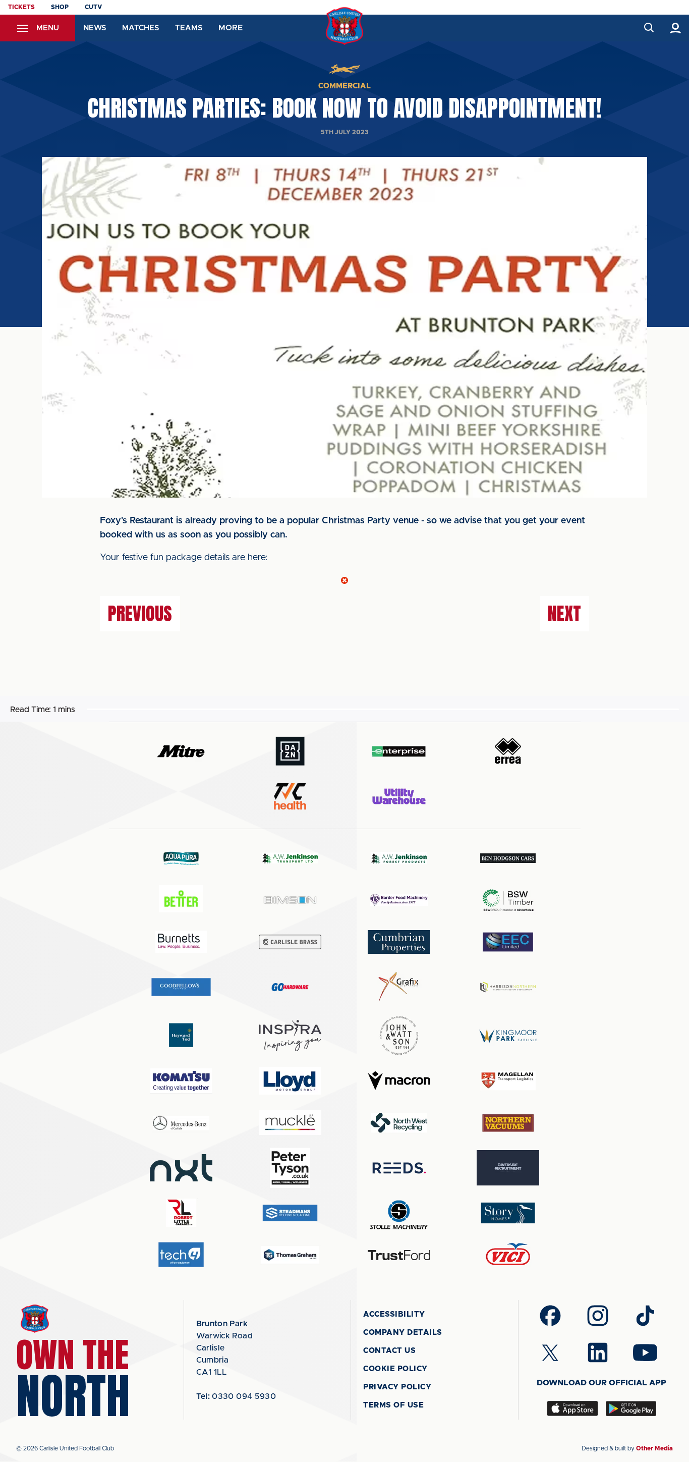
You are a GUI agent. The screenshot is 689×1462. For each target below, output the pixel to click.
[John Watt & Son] (399, 1035)
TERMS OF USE (393, 1405)
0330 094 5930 (236, 1396)
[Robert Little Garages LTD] (181, 1213)
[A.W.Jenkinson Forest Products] (399, 858)
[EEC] (508, 942)
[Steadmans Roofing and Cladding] (290, 1213)
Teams (188, 28)
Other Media (654, 1448)
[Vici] (508, 1255)
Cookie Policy (395, 1369)
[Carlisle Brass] (290, 942)
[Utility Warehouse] (399, 796)
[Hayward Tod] (181, 1035)
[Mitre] (181, 751)
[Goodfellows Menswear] (181, 987)
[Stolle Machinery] (399, 1213)
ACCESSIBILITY (394, 1314)
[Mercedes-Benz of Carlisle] (181, 1123)
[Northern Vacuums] (508, 1123)
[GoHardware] (290, 987)
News (94, 28)
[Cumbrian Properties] (399, 941)
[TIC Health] (290, 796)
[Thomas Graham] (290, 1255)
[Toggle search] (648, 28)
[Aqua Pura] (181, 858)
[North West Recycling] (399, 1123)
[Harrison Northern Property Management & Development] (508, 987)
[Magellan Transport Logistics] (508, 1081)
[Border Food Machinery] (399, 900)
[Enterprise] (399, 751)
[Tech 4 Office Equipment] (181, 1255)
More (230, 28)
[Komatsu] (181, 1081)
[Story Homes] (508, 1213)
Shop (60, 7)
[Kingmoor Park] (508, 1035)
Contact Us (389, 1351)
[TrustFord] (399, 1255)
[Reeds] (399, 1168)
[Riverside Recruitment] (508, 1167)
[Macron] (399, 1080)
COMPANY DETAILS (402, 1332)
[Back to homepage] (345, 26)
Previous (140, 613)
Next (564, 613)
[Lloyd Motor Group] (290, 1080)
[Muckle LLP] (290, 1122)
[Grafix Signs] (399, 987)
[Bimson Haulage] (290, 900)
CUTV (93, 7)
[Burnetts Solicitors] (181, 942)
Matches (140, 28)
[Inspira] (290, 1036)
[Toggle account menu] (675, 28)
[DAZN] (290, 751)
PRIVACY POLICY (397, 1387)
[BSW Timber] (508, 900)
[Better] (181, 900)
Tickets (21, 7)
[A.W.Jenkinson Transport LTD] (290, 858)
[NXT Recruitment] (181, 1167)
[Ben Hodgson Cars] (508, 858)
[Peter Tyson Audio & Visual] (290, 1168)
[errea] (508, 751)
